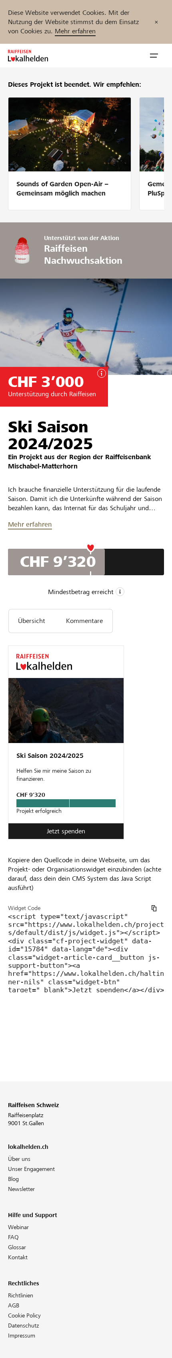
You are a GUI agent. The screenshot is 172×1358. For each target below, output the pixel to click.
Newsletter (21, 1189)
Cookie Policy (24, 1315)
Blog (13, 1179)
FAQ (13, 1237)
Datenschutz (23, 1325)
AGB (13, 1305)
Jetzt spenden (66, 831)
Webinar (18, 1227)
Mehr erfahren (75, 31)
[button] (154, 56)
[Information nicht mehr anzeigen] (156, 22)
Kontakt (18, 1257)
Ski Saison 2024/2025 (50, 755)
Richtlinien (20, 1295)
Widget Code (24, 908)
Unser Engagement (31, 1169)
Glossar (17, 1247)
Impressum (21, 1335)
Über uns (19, 1159)
